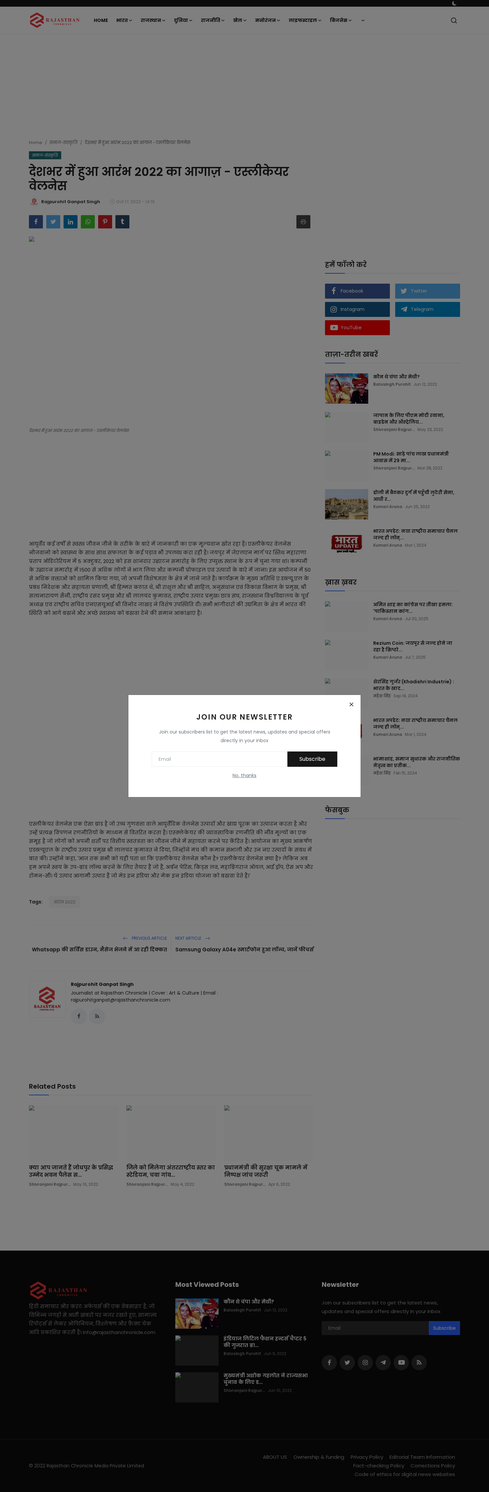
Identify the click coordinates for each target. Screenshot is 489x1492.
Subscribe (312, 759)
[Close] (351, 704)
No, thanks (244, 775)
